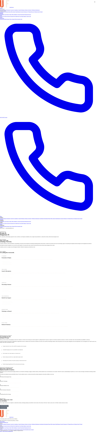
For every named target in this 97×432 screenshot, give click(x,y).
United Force (11, 7)
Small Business (18, 11)
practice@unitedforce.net (4, 422)
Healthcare (15, 14)
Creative (19, 14)
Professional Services (27, 14)
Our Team (5, 16)
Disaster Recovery (31, 11)
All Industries (2, 14)
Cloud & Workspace (21, 218)
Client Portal (2, 19)
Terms (4, 431)
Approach (1, 12)
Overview (1, 218)
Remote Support (6, 19)
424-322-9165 (2, 421)
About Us (1, 16)
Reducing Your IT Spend (38, 11)
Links (30, 16)
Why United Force (16, 16)
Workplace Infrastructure (36, 218)
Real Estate (22, 14)
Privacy (1, 431)
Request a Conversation (4, 429)
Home (1, 216)
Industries (1, 13)
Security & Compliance (14, 218)
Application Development (4, 11)
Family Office (11, 14)
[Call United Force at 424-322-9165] (48, 214)
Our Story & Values (10, 16)
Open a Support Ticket (13, 19)
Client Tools (2, 18)
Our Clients (21, 16)
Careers (27, 16)
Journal (1, 17)
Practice (1, 8)
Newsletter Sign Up (28, 429)
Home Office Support (11, 11)
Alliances (24, 16)
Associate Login (19, 19)
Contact (6, 117)
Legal (5, 14)
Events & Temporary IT (24, 11)
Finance (8, 14)
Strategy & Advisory (28, 218)
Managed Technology (6, 218)
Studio (1, 15)
